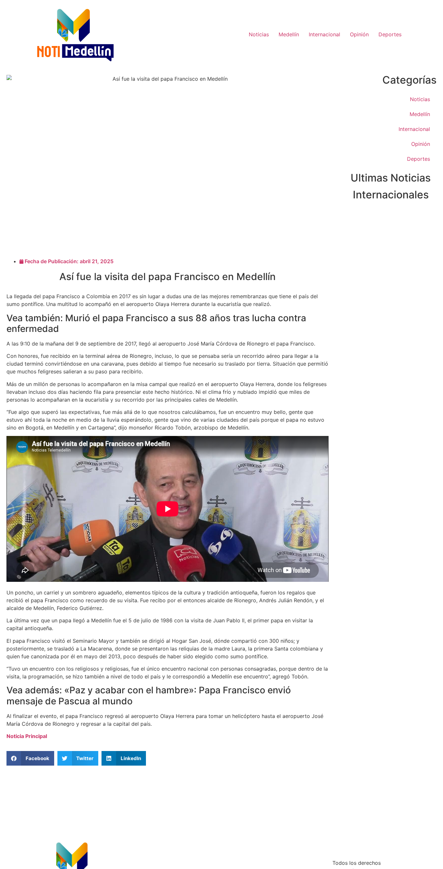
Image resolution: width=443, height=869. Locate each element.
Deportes (389, 34)
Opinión (359, 34)
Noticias (259, 34)
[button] (30, 758)
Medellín (289, 34)
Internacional (324, 34)
